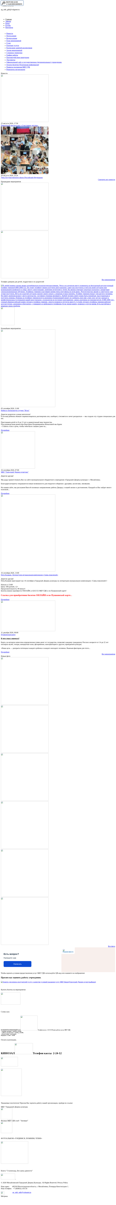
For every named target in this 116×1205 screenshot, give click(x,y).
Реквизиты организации (15, 69)
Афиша (8, 21)
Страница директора (14, 53)
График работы (12, 55)
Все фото (111, 946)
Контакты (9, 27)
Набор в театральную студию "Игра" (15, 410)
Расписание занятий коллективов (19, 48)
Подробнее (5, 430)
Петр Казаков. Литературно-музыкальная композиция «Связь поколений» (29, 575)
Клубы (8, 25)
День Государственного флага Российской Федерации (22, 177)
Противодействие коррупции (17, 57)
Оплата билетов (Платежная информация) (22, 65)
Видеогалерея (11, 38)
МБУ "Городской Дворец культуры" (15, 472)
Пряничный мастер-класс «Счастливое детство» (19, 125)
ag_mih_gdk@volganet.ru (21, 1192)
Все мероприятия (108, 280)
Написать (17, 964)
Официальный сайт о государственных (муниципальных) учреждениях (34, 62)
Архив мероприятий (14, 50)
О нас (8, 43)
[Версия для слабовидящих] (12, 5)
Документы (10, 60)
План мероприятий (13, 41)
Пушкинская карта (8, 635)
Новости (9, 33)
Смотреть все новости (106, 180)
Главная (8, 19)
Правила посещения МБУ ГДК (18, 67)
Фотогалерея (11, 36)
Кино (7, 23)
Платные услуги (12, 45)
